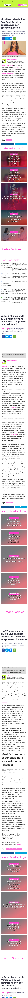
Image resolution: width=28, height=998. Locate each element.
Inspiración (14, 154)
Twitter (21, 144)
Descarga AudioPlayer (14, 1)
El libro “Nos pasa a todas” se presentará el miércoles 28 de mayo (14, 197)
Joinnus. (17, 647)
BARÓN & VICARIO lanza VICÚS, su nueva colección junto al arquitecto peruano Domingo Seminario (14, 560)
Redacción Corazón (11, 59)
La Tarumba (5, 328)
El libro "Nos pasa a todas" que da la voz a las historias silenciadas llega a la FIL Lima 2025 (14, 175)
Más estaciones (22, 1)
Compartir (8, 144)
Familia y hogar (14, 518)
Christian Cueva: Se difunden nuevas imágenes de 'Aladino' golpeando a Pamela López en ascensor (19, 291)
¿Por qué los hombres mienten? (14, 234)
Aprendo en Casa (5, 1)
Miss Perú (16, 67)
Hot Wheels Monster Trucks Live (14, 848)
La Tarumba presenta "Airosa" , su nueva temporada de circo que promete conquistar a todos (14, 538)
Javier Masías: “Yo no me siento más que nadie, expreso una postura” (14, 581)
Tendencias (14, 232)
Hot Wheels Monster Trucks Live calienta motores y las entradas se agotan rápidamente (14, 522)
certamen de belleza (8, 73)
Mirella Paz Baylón (7, 65)
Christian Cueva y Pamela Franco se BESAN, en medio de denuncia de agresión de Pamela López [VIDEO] (19, 275)
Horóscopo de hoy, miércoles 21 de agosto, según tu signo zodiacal (19, 283)
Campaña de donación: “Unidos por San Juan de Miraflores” (14, 597)
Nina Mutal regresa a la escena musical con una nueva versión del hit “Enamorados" (14, 218)
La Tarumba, (12, 407)
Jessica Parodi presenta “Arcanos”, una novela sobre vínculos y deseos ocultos (14, 159)
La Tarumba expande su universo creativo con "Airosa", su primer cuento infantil (14, 868)
